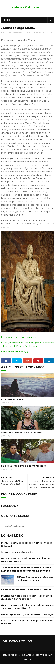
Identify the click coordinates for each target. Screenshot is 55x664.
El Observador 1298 (12, 399)
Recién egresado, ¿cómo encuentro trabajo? (27, 614)
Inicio (7, 20)
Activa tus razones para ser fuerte (21, 432)
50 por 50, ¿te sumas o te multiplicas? (23, 465)
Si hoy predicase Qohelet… (17, 552)
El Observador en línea (45, 32)
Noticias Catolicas (25, 7)
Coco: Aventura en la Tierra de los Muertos (26, 589)
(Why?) (24, 351)
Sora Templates (23, 655)
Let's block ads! (10, 351)
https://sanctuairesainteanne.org (19, 337)
